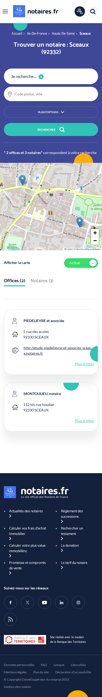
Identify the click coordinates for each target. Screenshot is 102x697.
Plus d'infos (84, 364)
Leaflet (69, 249)
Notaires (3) (42, 281)
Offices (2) (14, 281)
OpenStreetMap (83, 249)
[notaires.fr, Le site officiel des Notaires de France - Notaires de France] (36, 492)
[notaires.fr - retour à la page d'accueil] (35, 11)
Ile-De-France (37, 34)
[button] (5, 11)
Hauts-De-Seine (63, 34)
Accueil (17, 34)
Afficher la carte (17, 262)
